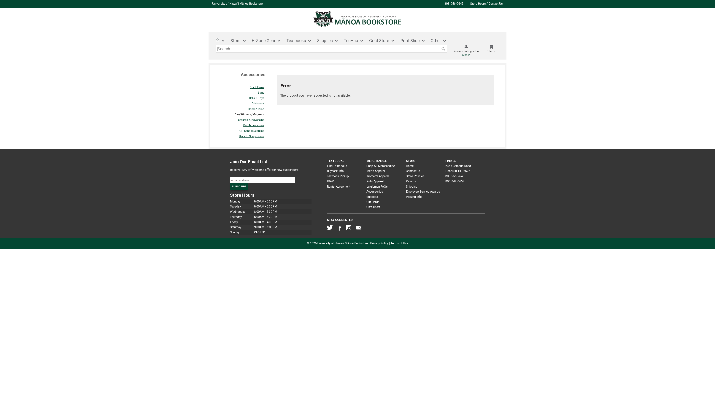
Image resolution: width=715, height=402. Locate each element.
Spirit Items (257, 87)
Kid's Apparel (375, 181)
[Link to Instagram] (349, 228)
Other (436, 40)
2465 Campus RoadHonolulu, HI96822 (458, 168)
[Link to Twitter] (330, 228)
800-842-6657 (454, 181)
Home (410, 166)
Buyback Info (335, 171)
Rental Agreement (338, 186)
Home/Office (256, 109)
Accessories (374, 191)
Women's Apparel (377, 176)
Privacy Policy (379, 243)
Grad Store (379, 40)
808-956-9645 (453, 3)
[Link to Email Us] (359, 228)
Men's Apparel (375, 171)
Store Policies (415, 176)
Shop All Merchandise (380, 166)
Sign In (466, 54)
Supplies (325, 40)
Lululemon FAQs (377, 186)
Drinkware (258, 103)
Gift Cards (372, 202)
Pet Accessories (253, 125)
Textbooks (296, 40)
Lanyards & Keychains (250, 120)
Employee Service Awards (423, 191)
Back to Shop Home (251, 136)
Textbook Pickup (338, 176)
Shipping (411, 186)
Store (236, 40)
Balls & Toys (256, 98)
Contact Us (413, 171)
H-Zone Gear (263, 40)
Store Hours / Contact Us (486, 3)
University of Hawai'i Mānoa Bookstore (237, 3)
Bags (261, 92)
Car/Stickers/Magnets (249, 114)
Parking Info (414, 197)
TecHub (351, 40)
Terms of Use (399, 243)
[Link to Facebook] (339, 228)
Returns (411, 181)
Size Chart (373, 207)
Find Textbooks (337, 166)
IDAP (330, 181)
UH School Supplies (251, 131)
